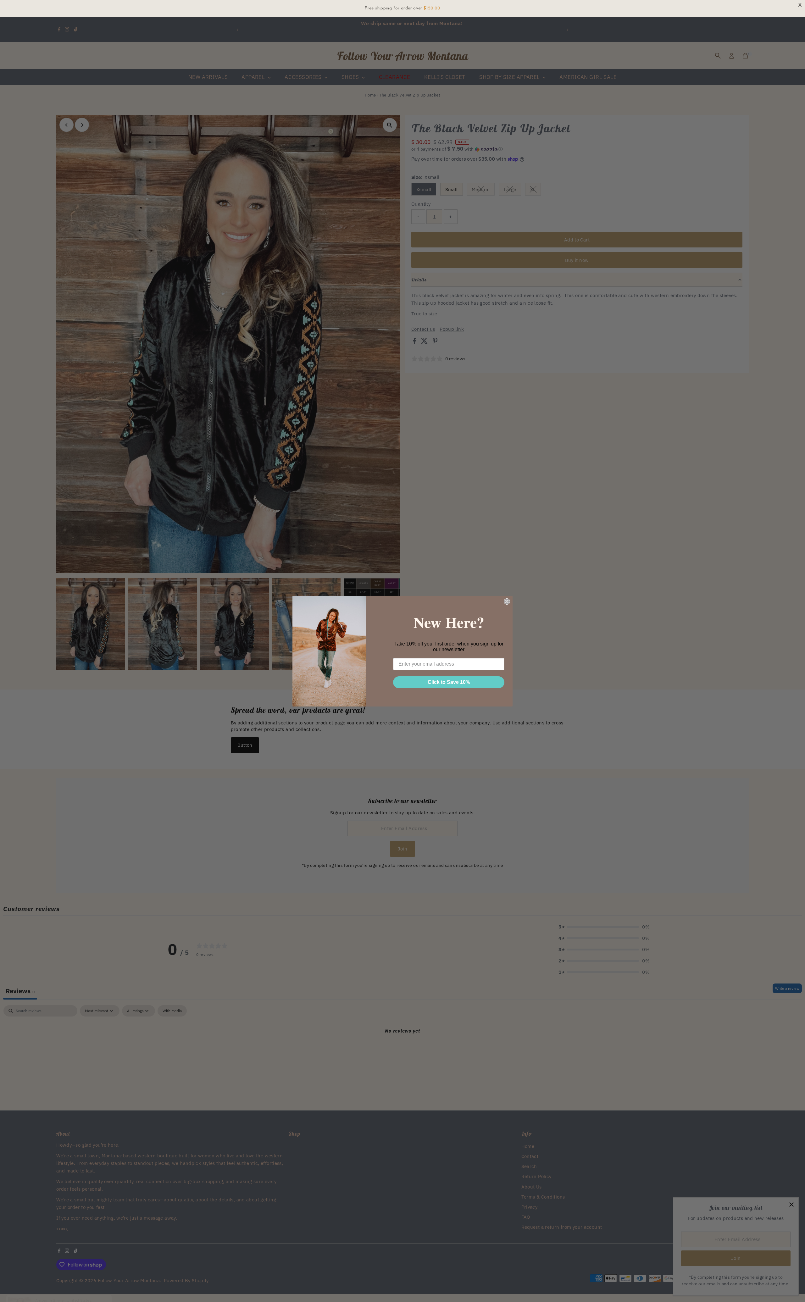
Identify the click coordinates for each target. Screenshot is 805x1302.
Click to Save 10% (449, 682)
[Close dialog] (507, 601)
